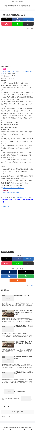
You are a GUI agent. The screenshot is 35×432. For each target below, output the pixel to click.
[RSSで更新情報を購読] (18, 280)
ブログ (4, 251)
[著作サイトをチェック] (9, 272)
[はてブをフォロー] (9, 276)
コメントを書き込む (17, 412)
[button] (28, 24)
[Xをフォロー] (26, 272)
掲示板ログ (11, 251)
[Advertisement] (17, 48)
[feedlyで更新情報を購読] (26, 276)
